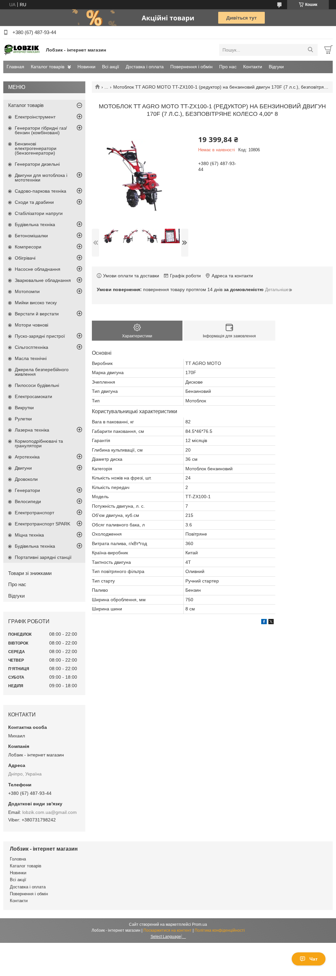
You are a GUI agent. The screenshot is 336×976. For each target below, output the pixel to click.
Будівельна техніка (35, 224)
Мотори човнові (31, 325)
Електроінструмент (35, 116)
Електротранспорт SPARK (42, 523)
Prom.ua (199, 924)
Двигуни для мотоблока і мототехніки (41, 177)
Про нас (228, 66)
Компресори (28, 246)
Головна (18, 859)
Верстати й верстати (37, 313)
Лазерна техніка (32, 430)
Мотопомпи (27, 291)
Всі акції (110, 66)
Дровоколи (26, 479)
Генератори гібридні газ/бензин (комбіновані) (41, 130)
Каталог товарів (47, 66)
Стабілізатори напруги (39, 213)
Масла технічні (31, 358)
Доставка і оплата (145, 66)
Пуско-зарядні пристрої (40, 336)
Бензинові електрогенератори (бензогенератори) (35, 148)
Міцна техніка (29, 535)
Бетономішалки (31, 235)
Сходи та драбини (34, 202)
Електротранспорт (34, 512)
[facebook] (264, 622)
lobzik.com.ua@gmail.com (49, 812)
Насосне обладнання (37, 269)
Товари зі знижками (30, 573)
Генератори (27, 490)
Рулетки (23, 418)
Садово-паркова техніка (40, 191)
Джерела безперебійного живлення (42, 372)
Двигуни (23, 468)
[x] (271, 622)
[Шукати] (310, 50)
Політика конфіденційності (220, 930)
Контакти (252, 66)
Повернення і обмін (191, 66)
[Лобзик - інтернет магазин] (23, 49)
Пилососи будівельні (37, 385)
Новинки (86, 66)
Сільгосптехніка (31, 347)
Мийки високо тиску (36, 302)
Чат (313, 959)
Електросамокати (33, 396)
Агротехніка (27, 456)
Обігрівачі (25, 258)
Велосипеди (28, 501)
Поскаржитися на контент (167, 930)
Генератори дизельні (37, 164)
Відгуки (276, 66)
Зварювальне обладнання (43, 280)
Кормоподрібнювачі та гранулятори (39, 443)
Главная (15, 66)
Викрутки (24, 407)
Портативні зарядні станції (43, 557)
